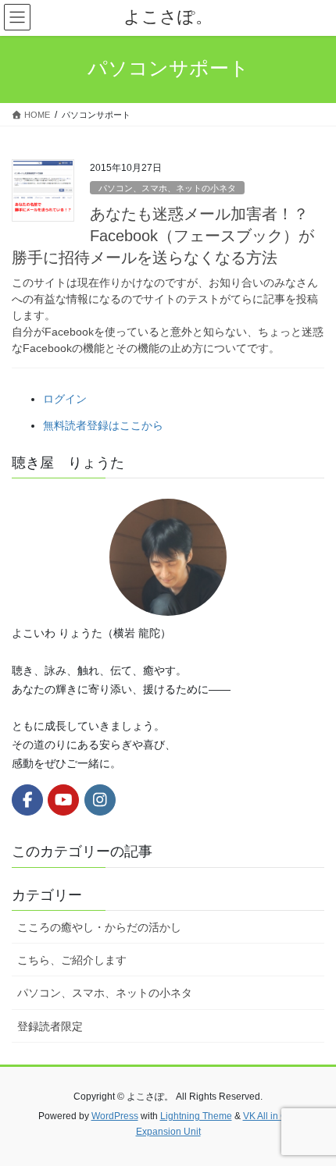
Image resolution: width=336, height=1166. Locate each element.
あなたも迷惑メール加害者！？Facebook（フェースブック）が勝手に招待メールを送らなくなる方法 (163, 235)
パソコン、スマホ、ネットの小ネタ (167, 188)
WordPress (114, 1116)
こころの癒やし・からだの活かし (99, 927)
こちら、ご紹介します (72, 960)
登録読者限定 (50, 1026)
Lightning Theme (196, 1116)
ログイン (65, 399)
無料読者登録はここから (103, 425)
